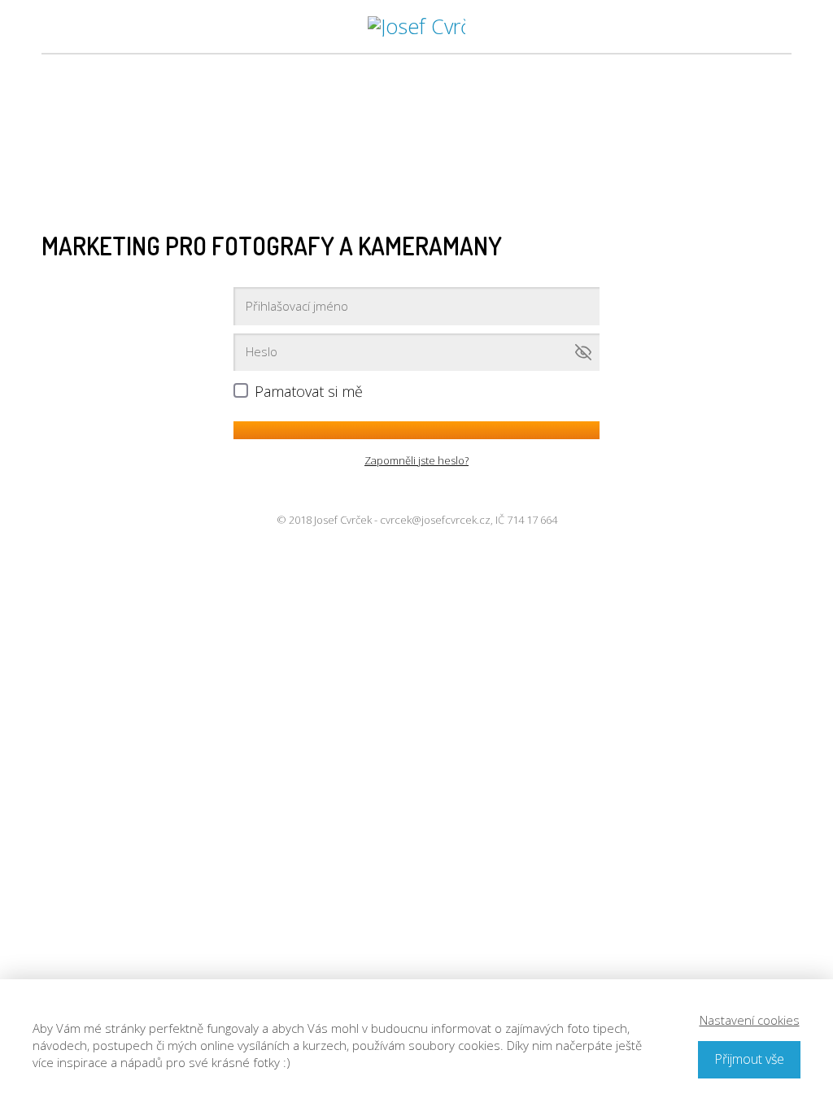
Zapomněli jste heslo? (416, 460)
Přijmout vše (749, 1059)
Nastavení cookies (750, 1020)
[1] (416, 430)
